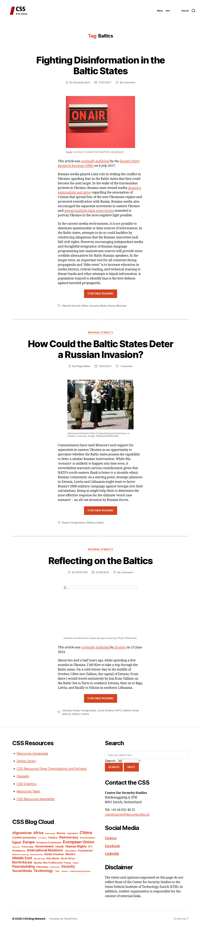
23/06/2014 (102, 572)
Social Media (22, 871)
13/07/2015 (105, 366)
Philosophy (42, 866)
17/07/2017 (104, 82)
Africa (38, 833)
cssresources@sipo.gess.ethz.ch (127, 815)
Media (103, 305)
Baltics (85, 305)
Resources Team (28, 791)
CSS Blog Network (33, 918)
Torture (64, 871)
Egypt (16, 842)
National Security (71, 305)
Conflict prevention (24, 837)
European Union (78, 841)
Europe (29, 842)
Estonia (85, 713)
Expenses (16, 847)
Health (59, 846)
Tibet (57, 871)
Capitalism (72, 833)
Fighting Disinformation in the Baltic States (100, 65)
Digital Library (26, 761)
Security (94, 305)
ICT (90, 846)
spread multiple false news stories (89, 211)
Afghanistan (22, 833)
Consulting (42, 838)
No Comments (127, 82)
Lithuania (67, 710)
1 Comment (126, 366)
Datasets (23, 776)
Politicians (55, 867)
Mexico (70, 854)
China (86, 832)
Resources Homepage (32, 753)
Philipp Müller (83, 366)
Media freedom (54, 854)
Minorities (121, 305)
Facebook (112, 846)
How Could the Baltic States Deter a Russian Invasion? (100, 349)
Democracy (68, 837)
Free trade (28, 846)
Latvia (100, 710)
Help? (131, 767)
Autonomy (50, 833)
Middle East (22, 858)
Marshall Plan (36, 854)
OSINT (76, 863)
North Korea (22, 862)
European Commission (48, 842)
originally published (95, 161)
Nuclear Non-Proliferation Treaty (52, 862)
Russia (111, 305)
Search (113, 767)
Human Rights (76, 846)
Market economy (20, 854)
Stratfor (120, 647)
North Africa (68, 858)
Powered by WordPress (63, 918)
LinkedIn (112, 854)
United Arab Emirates (80, 871)
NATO (118, 710)
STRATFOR (81, 572)
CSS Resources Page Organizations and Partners (52, 768)
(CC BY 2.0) (117, 151)
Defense (90, 522)
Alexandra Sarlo (81, 82)
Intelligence (18, 850)
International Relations (45, 850)
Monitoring (39, 858)
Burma (61, 833)
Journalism (70, 850)
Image (69, 151)
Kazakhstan (85, 850)
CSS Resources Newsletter (36, 799)
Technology (43, 871)
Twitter (111, 838)
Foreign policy (77, 522)
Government (44, 846)
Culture (52, 837)
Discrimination (87, 837)
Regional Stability (100, 332)
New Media (52, 858)
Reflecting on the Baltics (100, 560)
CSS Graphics (26, 784)
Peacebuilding (23, 866)
